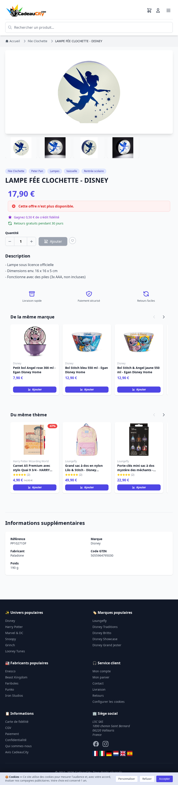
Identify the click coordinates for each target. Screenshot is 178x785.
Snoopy (10, 639)
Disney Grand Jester (106, 645)
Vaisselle (71, 171)
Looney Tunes (15, 651)
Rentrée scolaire (94, 171)
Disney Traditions (105, 627)
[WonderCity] (109, 753)
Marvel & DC (14, 633)
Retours (98, 695)
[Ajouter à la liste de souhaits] (72, 240)
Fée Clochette (16, 171)
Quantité (11, 233)
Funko (9, 689)
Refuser (147, 779)
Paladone (17, 555)
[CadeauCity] (95, 753)
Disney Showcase (104, 639)
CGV (8, 728)
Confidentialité (15, 740)
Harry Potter (14, 627)
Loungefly (99, 621)
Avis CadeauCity (16, 752)
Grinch (10, 645)
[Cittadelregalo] (102, 753)
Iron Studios (14, 695)
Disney (96, 543)
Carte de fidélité (16, 722)
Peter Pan (37, 171)
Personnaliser (126, 779)
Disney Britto (101, 633)
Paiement (12, 734)
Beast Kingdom (16, 677)
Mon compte (101, 671)
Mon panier (100, 677)
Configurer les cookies (108, 702)
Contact (98, 683)
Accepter (164, 779)
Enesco (10, 671)
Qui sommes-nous (18, 746)
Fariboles (11, 683)
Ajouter (37, 389)
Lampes (54, 171)
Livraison (98, 689)
